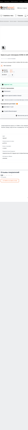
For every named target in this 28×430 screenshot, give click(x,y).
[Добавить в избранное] (12, 75)
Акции (1, 1)
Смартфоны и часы (8, 15)
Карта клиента (14, 1)
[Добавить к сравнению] (9, 75)
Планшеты (20, 15)
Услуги (21, 1)
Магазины (7, 1)
